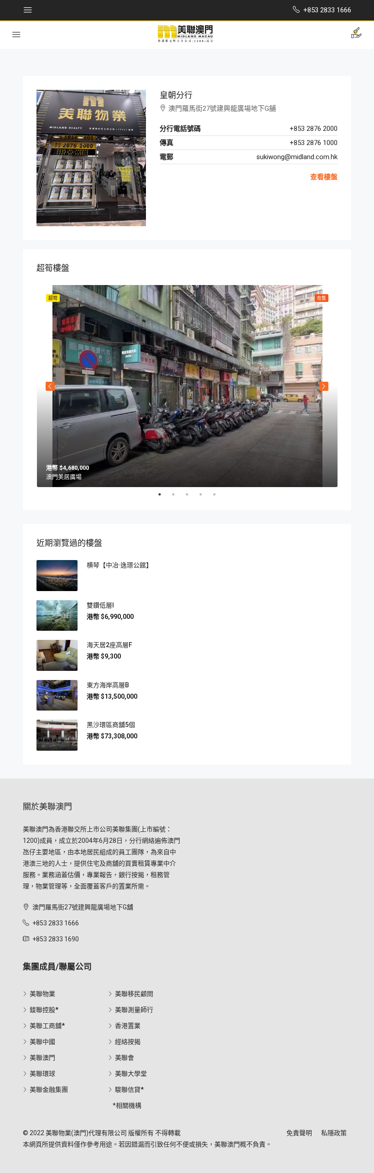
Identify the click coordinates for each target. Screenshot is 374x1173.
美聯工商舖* (47, 1025)
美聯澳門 (42, 1057)
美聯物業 (42, 993)
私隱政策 (334, 1133)
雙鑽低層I (100, 605)
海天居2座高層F (109, 645)
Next (323, 386)
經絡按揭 (127, 1041)
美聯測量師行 (134, 1009)
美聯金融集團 (49, 1089)
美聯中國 (42, 1041)
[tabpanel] (187, 386)
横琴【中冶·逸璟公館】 (119, 565)
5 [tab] (218, 494)
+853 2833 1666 (55, 923)
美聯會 (124, 1057)
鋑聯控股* (44, 1009)
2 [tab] (177, 494)
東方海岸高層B (108, 685)
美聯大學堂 (131, 1073)
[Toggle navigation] (28, 10)
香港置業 (127, 1025)
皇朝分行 (176, 95)
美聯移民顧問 (134, 993)
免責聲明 (299, 1133)
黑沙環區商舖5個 (111, 724)
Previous (50, 386)
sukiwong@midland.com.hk (297, 157)
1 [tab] (164, 494)
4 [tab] (205, 494)
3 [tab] (191, 494)
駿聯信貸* (129, 1089)
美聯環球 (42, 1073)
